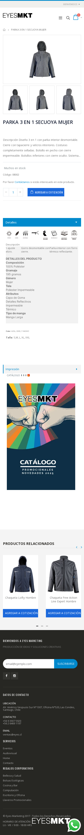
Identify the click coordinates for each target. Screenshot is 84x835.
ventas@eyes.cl (12, 734)
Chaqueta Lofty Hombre (20, 597)
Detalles (11, 222)
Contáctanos (22, 182)
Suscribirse (65, 664)
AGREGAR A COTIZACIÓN (49, 192)
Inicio (4, 29)
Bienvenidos (70, 4)
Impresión (12, 369)
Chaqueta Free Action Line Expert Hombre (63, 599)
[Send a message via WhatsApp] (74, 825)
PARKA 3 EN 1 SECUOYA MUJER (38, 122)
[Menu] (60, 17)
